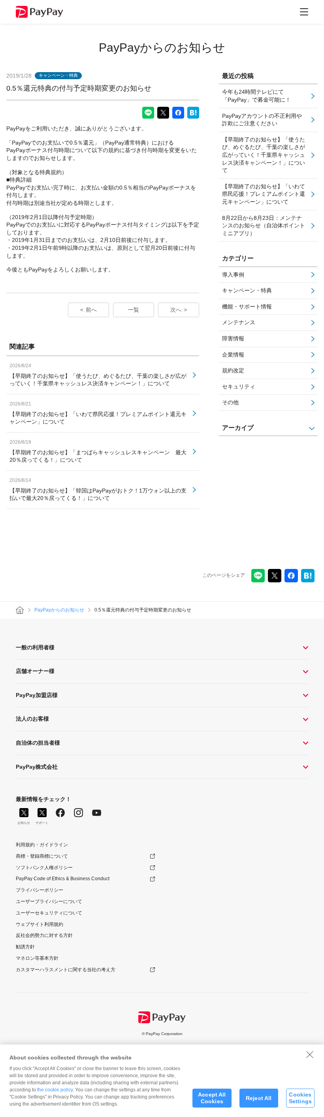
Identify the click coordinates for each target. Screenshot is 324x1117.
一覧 (133, 310)
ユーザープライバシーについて (49, 901)
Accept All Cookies (212, 1097)
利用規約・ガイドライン (42, 845)
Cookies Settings (300, 1097)
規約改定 (233, 370)
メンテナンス (238, 322)
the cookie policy (55, 1090)
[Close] (310, 1054)
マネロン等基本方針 (37, 958)
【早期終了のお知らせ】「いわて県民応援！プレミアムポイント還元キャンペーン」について (263, 194)
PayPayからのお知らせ (162, 47)
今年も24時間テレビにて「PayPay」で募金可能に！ (256, 96)
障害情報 (233, 338)
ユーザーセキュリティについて (49, 913)
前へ (91, 310)
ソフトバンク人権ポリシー (44, 867)
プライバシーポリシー (39, 890)
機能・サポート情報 (247, 306)
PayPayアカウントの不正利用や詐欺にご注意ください (262, 120)
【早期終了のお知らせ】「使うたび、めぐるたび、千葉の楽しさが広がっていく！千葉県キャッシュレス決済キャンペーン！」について (263, 154)
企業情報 (233, 354)
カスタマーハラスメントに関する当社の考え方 (65, 969)
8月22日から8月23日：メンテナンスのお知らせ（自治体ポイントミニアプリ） (263, 225)
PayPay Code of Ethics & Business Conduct (62, 878)
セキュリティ (238, 386)
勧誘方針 (25, 947)
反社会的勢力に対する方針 (44, 935)
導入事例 (233, 274)
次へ (175, 310)
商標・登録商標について (42, 856)
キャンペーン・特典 (247, 290)
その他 (230, 402)
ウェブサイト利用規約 (39, 924)
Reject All (258, 1098)
